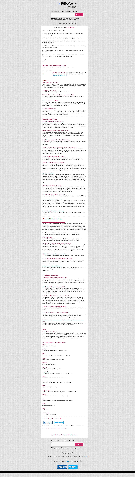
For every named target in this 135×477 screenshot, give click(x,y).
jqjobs (43, 403)
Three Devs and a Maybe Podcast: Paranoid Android (54, 286)
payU (43, 353)
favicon (44, 376)
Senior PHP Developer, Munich (49, 331)
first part (47, 141)
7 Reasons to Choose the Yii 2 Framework (52, 199)
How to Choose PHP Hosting (49, 90)
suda (43, 408)
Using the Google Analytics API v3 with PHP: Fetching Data (56, 139)
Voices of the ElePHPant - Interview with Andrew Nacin (54, 306)
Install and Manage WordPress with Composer (52, 211)
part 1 (45, 158)
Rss (81, 461)
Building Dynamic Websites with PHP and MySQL (53, 194)
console (44, 358)
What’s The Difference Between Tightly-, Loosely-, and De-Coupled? (57, 94)
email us (87, 456)
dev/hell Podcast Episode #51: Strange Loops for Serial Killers (56, 295)
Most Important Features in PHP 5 (50, 100)
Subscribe (79, 15)
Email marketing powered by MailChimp (72, 7)
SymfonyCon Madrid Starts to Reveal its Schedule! (54, 254)
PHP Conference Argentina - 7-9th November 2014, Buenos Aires (57, 258)
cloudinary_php (45, 412)
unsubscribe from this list (48, 428)
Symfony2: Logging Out (47, 173)
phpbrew (44, 349)
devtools (44, 394)
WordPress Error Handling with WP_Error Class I (53, 162)
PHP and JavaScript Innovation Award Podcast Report (54, 277)
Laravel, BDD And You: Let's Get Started (51, 185)
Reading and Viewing (50, 275)
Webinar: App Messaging (59, 72)
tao (43, 380)
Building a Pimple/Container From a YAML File (53, 121)
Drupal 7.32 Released (47, 237)
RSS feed (67, 461)
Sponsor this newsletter (59, 75)
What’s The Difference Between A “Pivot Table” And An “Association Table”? (59, 147)
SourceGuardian (70, 27)
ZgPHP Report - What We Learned (50, 82)
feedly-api (44, 367)
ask (43, 399)
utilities (44, 385)
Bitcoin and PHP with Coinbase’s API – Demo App (53, 156)
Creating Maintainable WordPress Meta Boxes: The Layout (55, 130)
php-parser (44, 362)
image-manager (45, 390)
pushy (43, 344)
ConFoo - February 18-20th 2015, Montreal (52, 266)
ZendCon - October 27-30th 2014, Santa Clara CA (53, 222)
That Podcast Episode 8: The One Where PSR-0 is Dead (55, 312)
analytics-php (45, 371)
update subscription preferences (62, 428)
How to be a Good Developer (48, 108)
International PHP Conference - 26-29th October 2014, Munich (56, 243)
